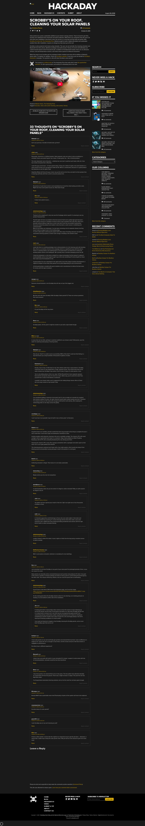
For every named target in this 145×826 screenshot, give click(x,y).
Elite (32, 732)
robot (42, 105)
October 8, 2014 (85, 31)
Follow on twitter (96, 81)
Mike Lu (33, 336)
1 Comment (106, 218)
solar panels (59, 105)
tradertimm (95, 262)
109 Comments (107, 202)
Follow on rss (101, 81)
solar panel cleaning (49, 105)
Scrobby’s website (62, 56)
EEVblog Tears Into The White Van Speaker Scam (43, 112)
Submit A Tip (49, 806)
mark (34, 243)
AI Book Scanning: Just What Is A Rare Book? (108, 197)
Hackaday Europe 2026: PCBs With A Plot (107, 115)
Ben (36, 305)
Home (32, 13)
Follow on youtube (98, 81)
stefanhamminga (38, 211)
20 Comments (107, 149)
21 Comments (107, 110)
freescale (37, 105)
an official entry (47, 62)
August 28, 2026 (110, 13)
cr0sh (33, 152)
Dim (36, 196)
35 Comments (107, 211)
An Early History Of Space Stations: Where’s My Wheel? (108, 134)
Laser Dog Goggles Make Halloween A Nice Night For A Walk (76, 113)
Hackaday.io (49, 13)
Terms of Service (93, 815)
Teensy (66, 105)
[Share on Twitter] (33, 30)
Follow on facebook (93, 81)
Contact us (104, 81)
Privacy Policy (86, 815)
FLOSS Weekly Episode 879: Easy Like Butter (107, 188)
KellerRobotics (37, 291)
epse (93, 244)
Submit (71, 13)
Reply (33, 146)
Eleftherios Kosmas (38, 550)
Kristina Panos (37, 28)
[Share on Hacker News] (35, 30)
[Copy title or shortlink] (39, 30)
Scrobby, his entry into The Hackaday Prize (42, 41)
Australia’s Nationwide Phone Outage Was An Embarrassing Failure (108, 104)
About (79, 13)
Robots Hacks (39, 104)
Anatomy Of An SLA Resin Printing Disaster (108, 125)
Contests (61, 13)
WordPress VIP (75, 818)
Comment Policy (77, 784)
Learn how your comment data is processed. (64, 787)
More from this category (99, 152)
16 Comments (107, 129)
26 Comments (107, 138)
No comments (107, 119)
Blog (39, 13)
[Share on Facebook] (30, 30)
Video (46, 804)
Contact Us (49, 811)
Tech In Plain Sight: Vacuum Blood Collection (108, 206)
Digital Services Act (102, 815)
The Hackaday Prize (49, 104)
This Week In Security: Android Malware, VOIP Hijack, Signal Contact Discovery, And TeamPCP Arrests (108, 176)
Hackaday (72, 6)
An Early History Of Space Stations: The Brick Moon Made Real (108, 144)
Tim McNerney (96, 249)
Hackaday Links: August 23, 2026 (107, 214)
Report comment (85, 146)
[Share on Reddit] (37, 30)
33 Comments (86, 28)
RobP (93, 258)
